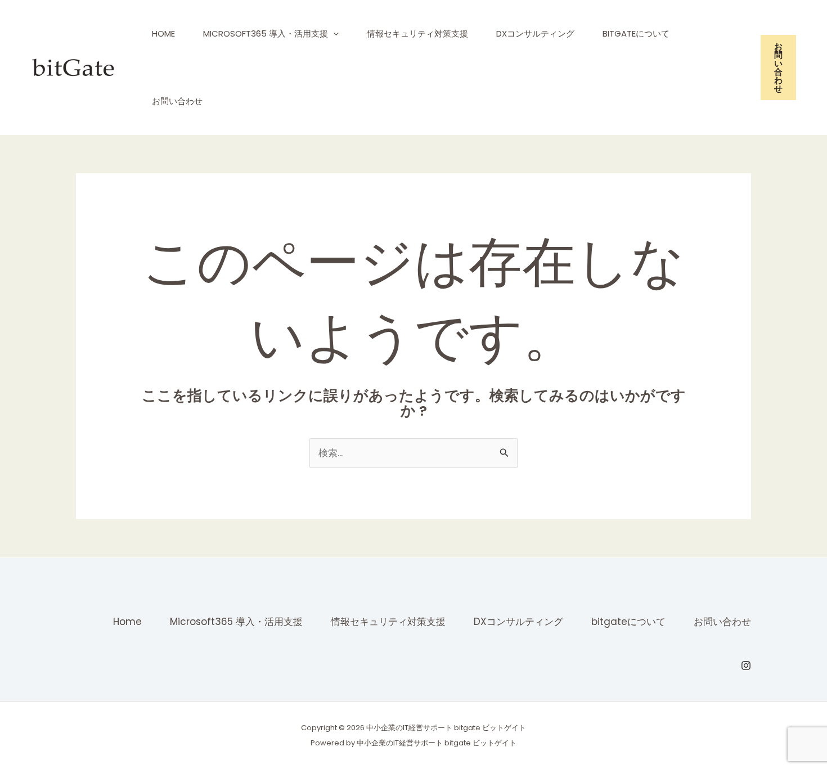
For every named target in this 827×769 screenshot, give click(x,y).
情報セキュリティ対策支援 (417, 33)
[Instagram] (746, 665)
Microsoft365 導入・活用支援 (265, 33)
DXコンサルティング (535, 33)
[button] (333, 34)
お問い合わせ (177, 101)
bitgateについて (636, 33)
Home (163, 33)
